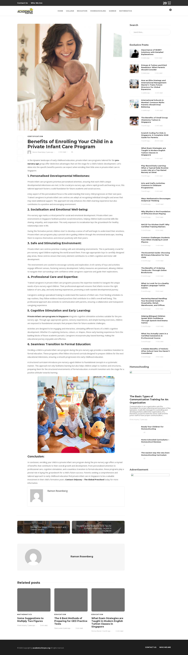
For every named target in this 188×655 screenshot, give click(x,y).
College (70, 11)
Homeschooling (98, 11)
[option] (33, 607)
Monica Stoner (96, 631)
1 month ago (106, 631)
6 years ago (66, 628)
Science (112, 11)
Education (82, 11)
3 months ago (146, 341)
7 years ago (31, 625)
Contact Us (22, 3)
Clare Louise (58, 628)
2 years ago (49, 152)
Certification (35, 136)
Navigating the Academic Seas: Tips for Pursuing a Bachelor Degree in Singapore (93, 528)
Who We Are (36, 3)
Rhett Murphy (22, 625)
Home (60, 11)
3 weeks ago (145, 58)
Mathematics (125, 11)
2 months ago (146, 204)
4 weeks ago (145, 93)
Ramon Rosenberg (38, 152)
